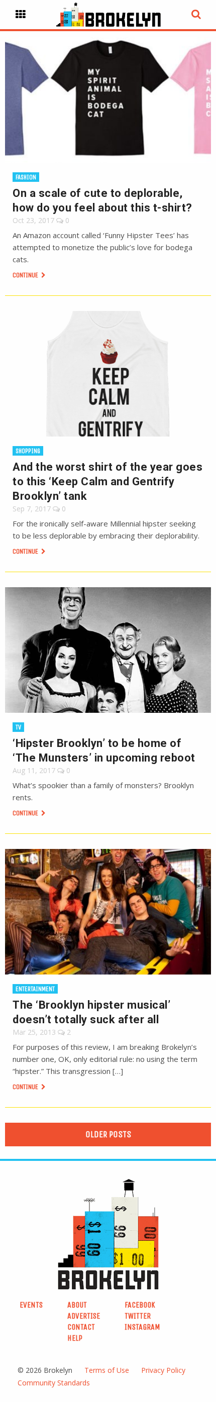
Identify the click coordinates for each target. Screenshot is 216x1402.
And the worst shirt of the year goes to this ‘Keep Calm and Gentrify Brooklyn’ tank (107, 481)
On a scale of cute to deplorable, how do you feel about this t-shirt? (102, 200)
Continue (26, 275)
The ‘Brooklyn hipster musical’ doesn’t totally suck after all (91, 1012)
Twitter (138, 1316)
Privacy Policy (163, 1370)
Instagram (142, 1327)
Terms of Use (106, 1370)
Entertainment (35, 989)
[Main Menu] (21, 15)
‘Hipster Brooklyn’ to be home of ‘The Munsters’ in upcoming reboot (104, 750)
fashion (26, 177)
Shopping (28, 451)
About (77, 1305)
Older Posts (108, 1134)
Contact (81, 1327)
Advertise (83, 1316)
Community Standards (54, 1382)
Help (74, 1338)
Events (31, 1305)
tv (18, 727)
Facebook (140, 1305)
